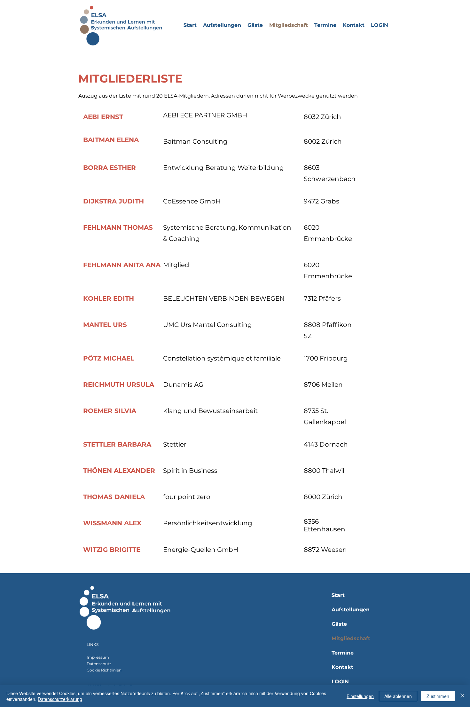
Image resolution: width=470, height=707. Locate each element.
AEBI (92, 117)
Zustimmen (438, 696)
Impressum (98, 657)
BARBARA (134, 444)
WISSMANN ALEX (112, 523)
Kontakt (342, 667)
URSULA (140, 384)
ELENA (128, 140)
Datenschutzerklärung (60, 699)
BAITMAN (99, 140)
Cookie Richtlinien (104, 670)
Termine (343, 653)
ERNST (112, 117)
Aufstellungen (351, 610)
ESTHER (123, 167)
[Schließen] (462, 696)
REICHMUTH (104, 384)
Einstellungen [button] (360, 696)
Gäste (339, 624)
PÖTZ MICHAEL (108, 358)
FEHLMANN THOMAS (118, 227)
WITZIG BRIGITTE (111, 549)
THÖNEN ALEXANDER (119, 470)
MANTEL (98, 325)
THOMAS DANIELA (114, 497)
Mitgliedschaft (351, 638)
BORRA (95, 167)
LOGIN (340, 682)
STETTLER (99, 444)
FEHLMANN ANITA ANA (122, 265)
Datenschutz (99, 663)
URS (120, 325)
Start (338, 595)
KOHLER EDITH (108, 298)
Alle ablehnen (398, 696)
